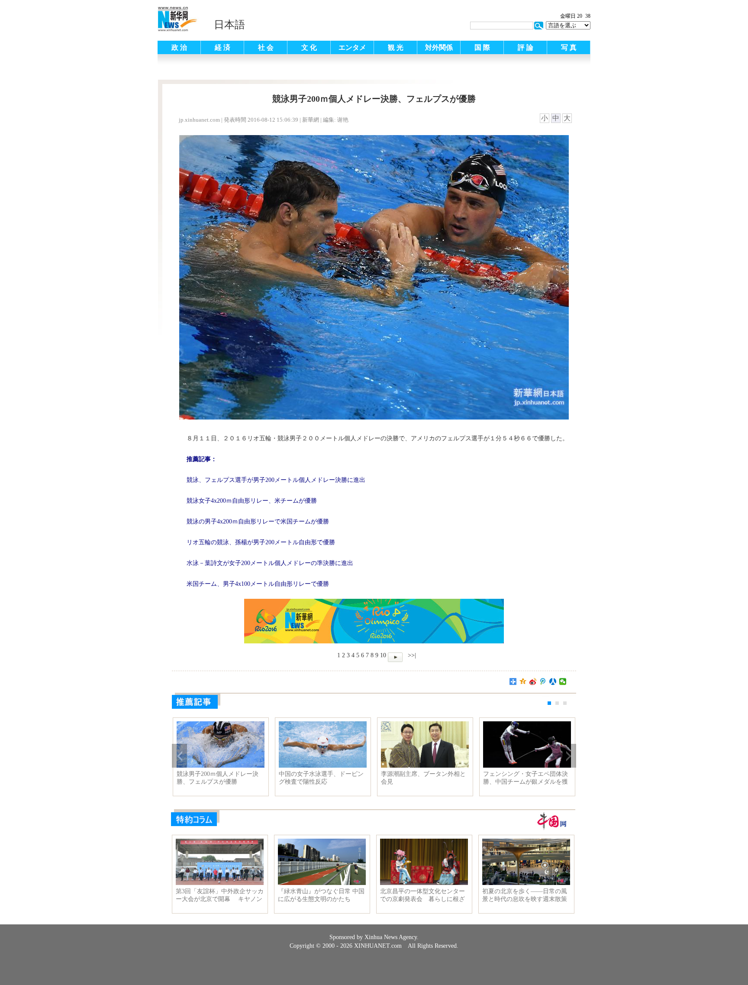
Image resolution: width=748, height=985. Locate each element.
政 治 (179, 47)
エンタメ (352, 47)
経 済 (222, 47)
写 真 (569, 47)
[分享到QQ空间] (523, 681)
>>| (411, 655)
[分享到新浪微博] (533, 681)
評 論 (525, 47)
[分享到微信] (563, 681)
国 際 (482, 47)
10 (383, 655)
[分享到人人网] (553, 681)
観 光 (395, 47)
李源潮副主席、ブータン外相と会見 (423, 778)
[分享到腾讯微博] (543, 681)
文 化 (309, 47)
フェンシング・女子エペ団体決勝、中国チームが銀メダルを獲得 (525, 778)
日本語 (229, 24)
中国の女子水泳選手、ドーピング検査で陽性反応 (321, 778)
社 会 (266, 47)
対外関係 (439, 47)
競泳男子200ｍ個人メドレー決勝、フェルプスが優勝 (217, 778)
